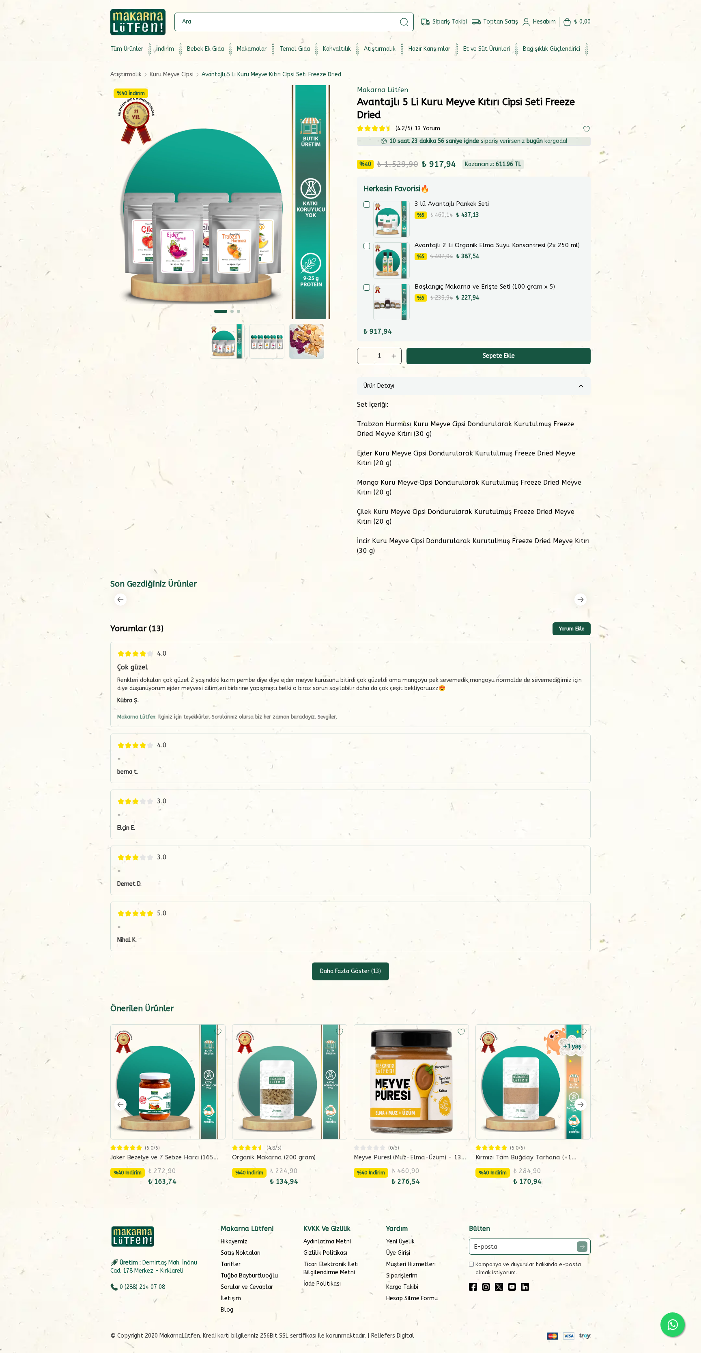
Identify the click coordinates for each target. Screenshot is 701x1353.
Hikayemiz (234, 1241)
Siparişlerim (401, 1275)
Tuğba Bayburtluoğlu (249, 1275)
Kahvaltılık (337, 48)
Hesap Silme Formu (412, 1298)
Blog (227, 1309)
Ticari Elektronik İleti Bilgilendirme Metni (331, 1268)
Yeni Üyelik (400, 1241)
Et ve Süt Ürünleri (486, 48)
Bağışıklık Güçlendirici (551, 48)
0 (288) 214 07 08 (142, 1287)
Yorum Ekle (571, 629)
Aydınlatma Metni (327, 1241)
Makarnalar (252, 48)
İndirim (165, 48)
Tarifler (231, 1264)
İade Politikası (322, 1283)
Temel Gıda (295, 48)
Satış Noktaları (240, 1252)
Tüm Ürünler (126, 48)
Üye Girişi (398, 1252)
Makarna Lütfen (382, 90)
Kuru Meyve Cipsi (172, 74)
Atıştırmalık (380, 48)
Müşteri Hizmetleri (411, 1264)
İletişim (231, 1298)
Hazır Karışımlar (429, 48)
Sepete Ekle (499, 355)
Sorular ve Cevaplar (247, 1287)
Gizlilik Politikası (325, 1252)
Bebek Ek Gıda (205, 48)
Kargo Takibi (402, 1287)
